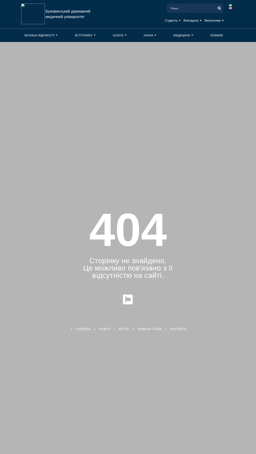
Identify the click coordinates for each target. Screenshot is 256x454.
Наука (148, 35)
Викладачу (191, 20)
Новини (216, 35)
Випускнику (213, 20)
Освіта (118, 35)
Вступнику (84, 35)
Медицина (181, 35)
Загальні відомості (39, 35)
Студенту (171, 20)
